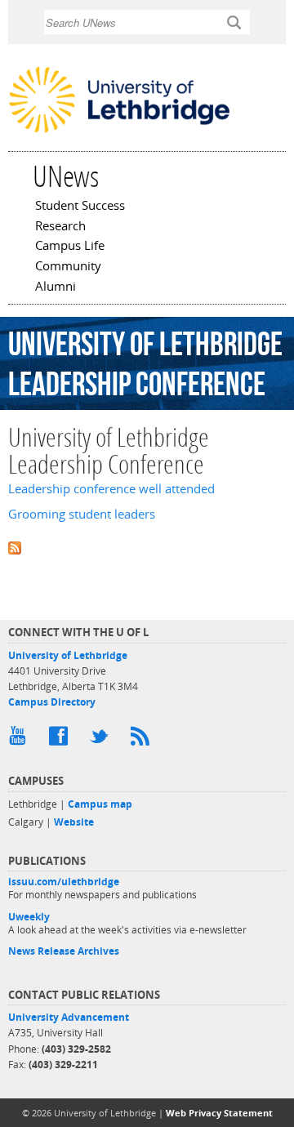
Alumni (55, 287)
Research (60, 227)
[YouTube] (20, 740)
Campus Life (70, 246)
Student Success (80, 206)
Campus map (100, 804)
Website (74, 822)
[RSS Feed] (143, 740)
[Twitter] (102, 740)
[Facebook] (61, 740)
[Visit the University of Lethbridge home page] (119, 130)
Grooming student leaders (81, 514)
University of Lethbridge (67, 655)
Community (68, 267)
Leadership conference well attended (111, 488)
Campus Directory (52, 702)
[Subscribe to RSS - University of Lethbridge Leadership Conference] (147, 547)
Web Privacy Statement (219, 1113)
